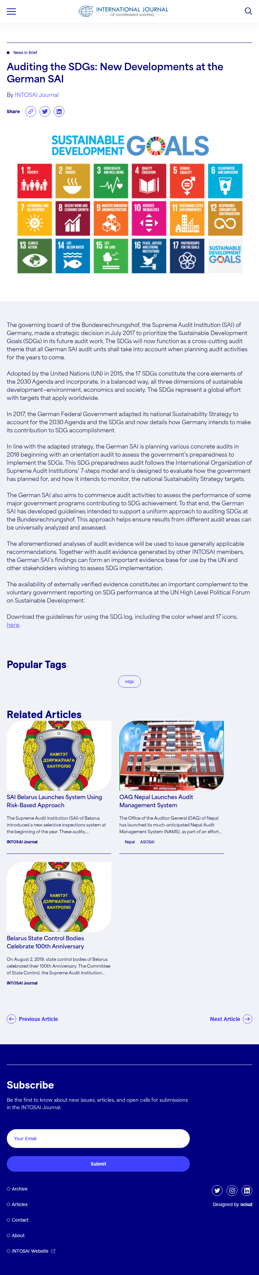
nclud (246, 1204)
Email (15, 1121)
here (13, 625)
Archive (20, 1189)
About (18, 1235)
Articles (20, 1204)
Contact (20, 1220)
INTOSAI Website (30, 1251)
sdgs (129, 681)
